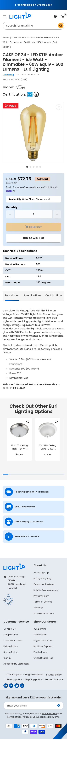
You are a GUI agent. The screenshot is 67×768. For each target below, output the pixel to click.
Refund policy (14, 679)
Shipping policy (33, 679)
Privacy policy (54, 674)
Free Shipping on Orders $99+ (33, 5)
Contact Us (9, 628)
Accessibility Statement (16, 663)
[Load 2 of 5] (30, 167)
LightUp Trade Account (46, 590)
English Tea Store (43, 640)
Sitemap (38, 607)
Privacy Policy (41, 596)
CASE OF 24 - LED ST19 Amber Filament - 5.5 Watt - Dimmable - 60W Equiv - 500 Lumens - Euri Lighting (31, 42)
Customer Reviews (44, 584)
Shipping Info (10, 634)
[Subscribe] (58, 706)
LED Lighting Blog (43, 578)
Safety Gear (40, 634)
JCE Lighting (40, 628)
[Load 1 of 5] (27, 167)
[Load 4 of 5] (37, 167)
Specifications (32, 295)
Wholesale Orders (44, 613)
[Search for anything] (60, 25)
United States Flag (43, 658)
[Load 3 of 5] (34, 167)
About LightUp (41, 572)
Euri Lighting (8, 74)
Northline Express (43, 646)
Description (12, 295)
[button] (4, 17)
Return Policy (10, 646)
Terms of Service (43, 601)
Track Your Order (12, 640)
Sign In (7, 658)
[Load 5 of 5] (40, 167)
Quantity (11, 207)
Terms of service (54, 679)
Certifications (53, 295)
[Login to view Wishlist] (55, 17)
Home (6, 37)
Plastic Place (41, 652)
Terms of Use (14, 716)
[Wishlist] (27, 422)
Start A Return (10, 652)
